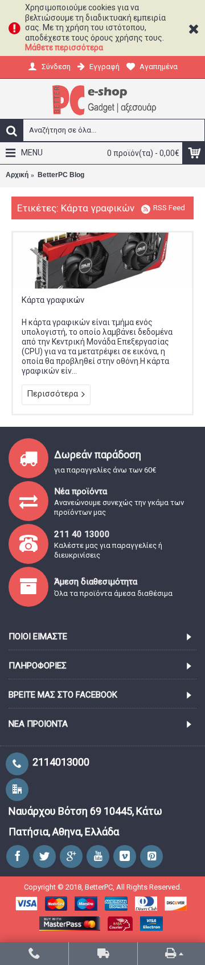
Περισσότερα (52, 394)
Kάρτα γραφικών (53, 300)
